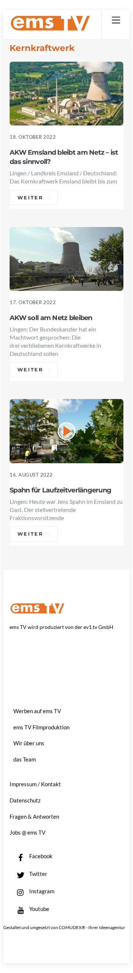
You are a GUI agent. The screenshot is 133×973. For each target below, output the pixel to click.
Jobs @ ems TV (27, 832)
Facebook (40, 856)
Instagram (41, 891)
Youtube (38, 908)
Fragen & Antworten (34, 816)
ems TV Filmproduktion (41, 727)
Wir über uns (28, 743)
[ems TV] (50, 28)
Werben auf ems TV (37, 711)
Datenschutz (25, 800)
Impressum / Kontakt (35, 784)
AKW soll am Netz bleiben (51, 317)
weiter (30, 197)
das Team (24, 759)
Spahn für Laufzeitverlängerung (60, 490)
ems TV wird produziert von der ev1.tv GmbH (61, 627)
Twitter (37, 873)
